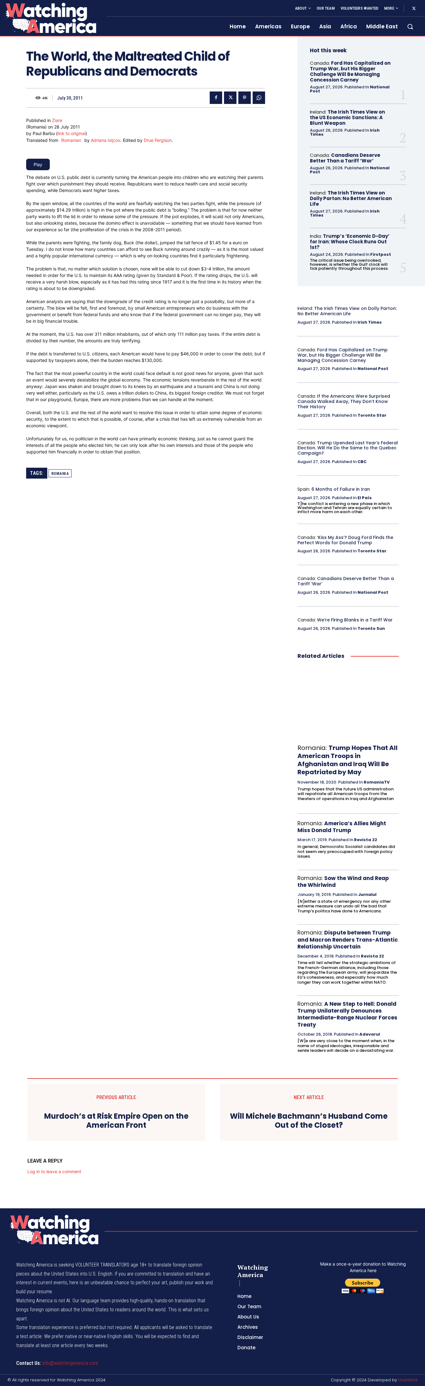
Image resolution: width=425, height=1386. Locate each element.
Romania (60, 473)
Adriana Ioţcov (105, 140)
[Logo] (49, 18)
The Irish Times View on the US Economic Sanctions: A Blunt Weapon (347, 117)
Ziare (57, 120)
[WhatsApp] (259, 97)
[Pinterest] (244, 97)
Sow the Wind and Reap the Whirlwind (343, 881)
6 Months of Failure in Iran (340, 489)
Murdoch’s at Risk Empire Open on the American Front (116, 1121)
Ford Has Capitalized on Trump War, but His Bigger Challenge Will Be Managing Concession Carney (350, 71)
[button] (410, 26)
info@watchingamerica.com (70, 1363)
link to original (72, 133)
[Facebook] (216, 97)
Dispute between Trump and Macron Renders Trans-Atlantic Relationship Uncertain (347, 939)
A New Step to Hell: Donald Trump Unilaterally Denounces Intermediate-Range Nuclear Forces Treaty (347, 1014)
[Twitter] (414, 8)
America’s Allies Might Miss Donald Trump (341, 827)
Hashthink (408, 1380)
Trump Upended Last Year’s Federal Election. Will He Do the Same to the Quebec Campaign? (347, 448)
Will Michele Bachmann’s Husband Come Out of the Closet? (309, 1121)
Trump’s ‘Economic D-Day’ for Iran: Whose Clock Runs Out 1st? (350, 242)
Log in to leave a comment (54, 1171)
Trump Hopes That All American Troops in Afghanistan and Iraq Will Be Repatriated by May (347, 759)
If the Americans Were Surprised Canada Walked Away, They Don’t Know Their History (343, 401)
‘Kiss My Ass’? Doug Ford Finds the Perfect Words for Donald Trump (345, 540)
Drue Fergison (158, 140)
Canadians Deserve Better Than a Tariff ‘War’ (345, 158)
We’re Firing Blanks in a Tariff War (355, 620)
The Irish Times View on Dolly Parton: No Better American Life (351, 198)
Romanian (71, 140)
